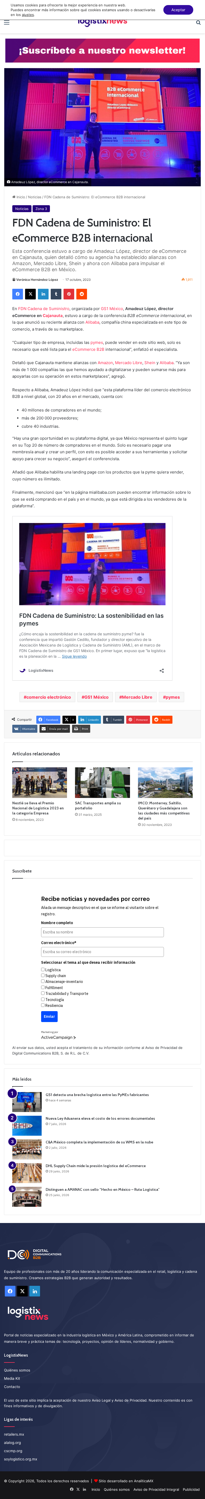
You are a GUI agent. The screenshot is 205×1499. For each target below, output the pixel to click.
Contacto (12, 1387)
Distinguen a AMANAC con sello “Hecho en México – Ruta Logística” (103, 1189)
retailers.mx (14, 1434)
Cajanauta (53, 315)
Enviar (49, 1016)
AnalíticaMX (143, 1481)
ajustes (28, 15)
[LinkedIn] (43, 294)
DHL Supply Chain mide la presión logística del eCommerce (96, 1165)
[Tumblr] (56, 294)
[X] (30, 294)
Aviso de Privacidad (161, 1047)
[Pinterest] (69, 294)
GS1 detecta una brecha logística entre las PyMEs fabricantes (97, 1094)
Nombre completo (57, 922)
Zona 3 (41, 209)
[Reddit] (81, 294)
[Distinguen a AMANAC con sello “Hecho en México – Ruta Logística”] (27, 1197)
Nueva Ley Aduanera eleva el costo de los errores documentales (100, 1118)
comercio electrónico (48, 697)
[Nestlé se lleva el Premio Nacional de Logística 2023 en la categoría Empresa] (39, 782)
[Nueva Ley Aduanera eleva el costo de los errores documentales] (27, 1126)
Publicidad (191, 1489)
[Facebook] (17, 294)
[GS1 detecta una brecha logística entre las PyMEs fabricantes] (27, 1102)
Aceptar (178, 9)
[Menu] (6, 24)
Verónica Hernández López (37, 280)
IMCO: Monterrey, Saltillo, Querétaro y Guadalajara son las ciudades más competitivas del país (164, 811)
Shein (149, 362)
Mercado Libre (128, 362)
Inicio (20, 197)
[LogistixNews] (102, 22)
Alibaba (92, 322)
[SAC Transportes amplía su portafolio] (102, 782)
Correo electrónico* (58, 942)
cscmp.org (13, 1451)
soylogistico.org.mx (20, 1459)
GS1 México (112, 308)
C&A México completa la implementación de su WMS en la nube (99, 1142)
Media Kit (12, 1378)
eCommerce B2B (88, 349)
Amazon (105, 362)
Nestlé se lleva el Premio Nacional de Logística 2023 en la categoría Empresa (38, 808)
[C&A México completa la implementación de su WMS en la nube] (27, 1149)
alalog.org (12, 1442)
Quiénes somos (17, 1370)
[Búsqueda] (198, 24)
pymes (96, 342)
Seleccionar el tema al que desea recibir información (88, 962)
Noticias (34, 197)
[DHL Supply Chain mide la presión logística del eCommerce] (27, 1173)
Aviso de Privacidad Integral (156, 1489)
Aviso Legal (101, 1400)
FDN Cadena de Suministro (43, 308)
